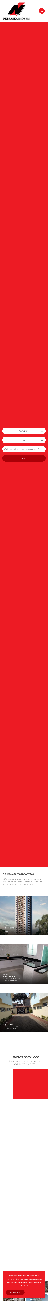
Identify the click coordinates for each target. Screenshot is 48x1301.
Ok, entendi (15, 1292)
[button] (24, 431)
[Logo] (19, 11)
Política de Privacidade (15, 1279)
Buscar (24, 458)
